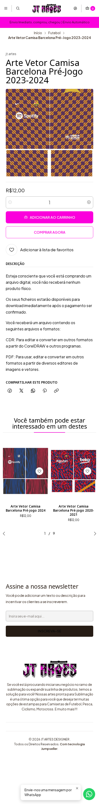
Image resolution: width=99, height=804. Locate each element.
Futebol (54, 33)
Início (38, 33)
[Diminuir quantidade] (10, 202)
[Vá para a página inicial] (47, 8)
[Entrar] (75, 8)
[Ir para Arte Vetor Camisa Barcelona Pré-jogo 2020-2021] (73, 471)
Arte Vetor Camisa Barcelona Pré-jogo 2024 (25, 508)
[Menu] (6, 8)
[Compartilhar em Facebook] (10, 391)
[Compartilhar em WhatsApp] (33, 391)
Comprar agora (49, 232)
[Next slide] (94, 533)
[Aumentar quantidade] (89, 202)
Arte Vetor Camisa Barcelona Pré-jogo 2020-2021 (73, 510)
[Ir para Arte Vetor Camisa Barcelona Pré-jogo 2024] (25, 471)
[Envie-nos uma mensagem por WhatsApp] (89, 794)
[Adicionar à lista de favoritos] (39, 471)
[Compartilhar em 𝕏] (21, 391)
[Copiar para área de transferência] (56, 391)
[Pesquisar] (17, 8)
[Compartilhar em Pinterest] (45, 391)
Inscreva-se (49, 631)
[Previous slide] (5, 533)
